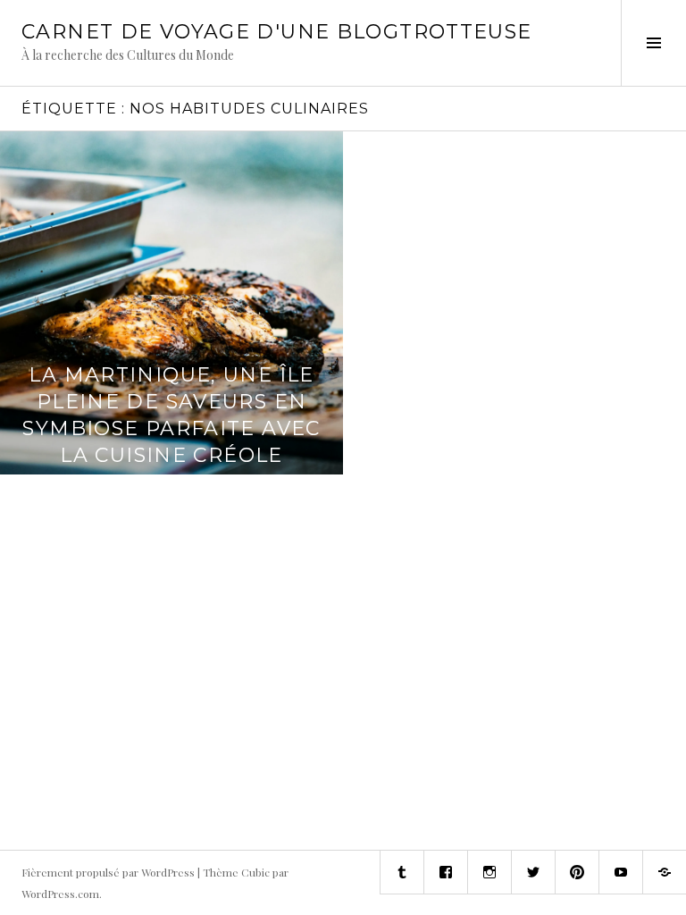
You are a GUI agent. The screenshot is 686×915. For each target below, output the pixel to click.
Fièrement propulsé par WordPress (108, 872)
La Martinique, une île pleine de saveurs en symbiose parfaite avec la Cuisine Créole (171, 415)
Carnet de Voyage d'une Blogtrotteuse (276, 32)
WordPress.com (60, 893)
